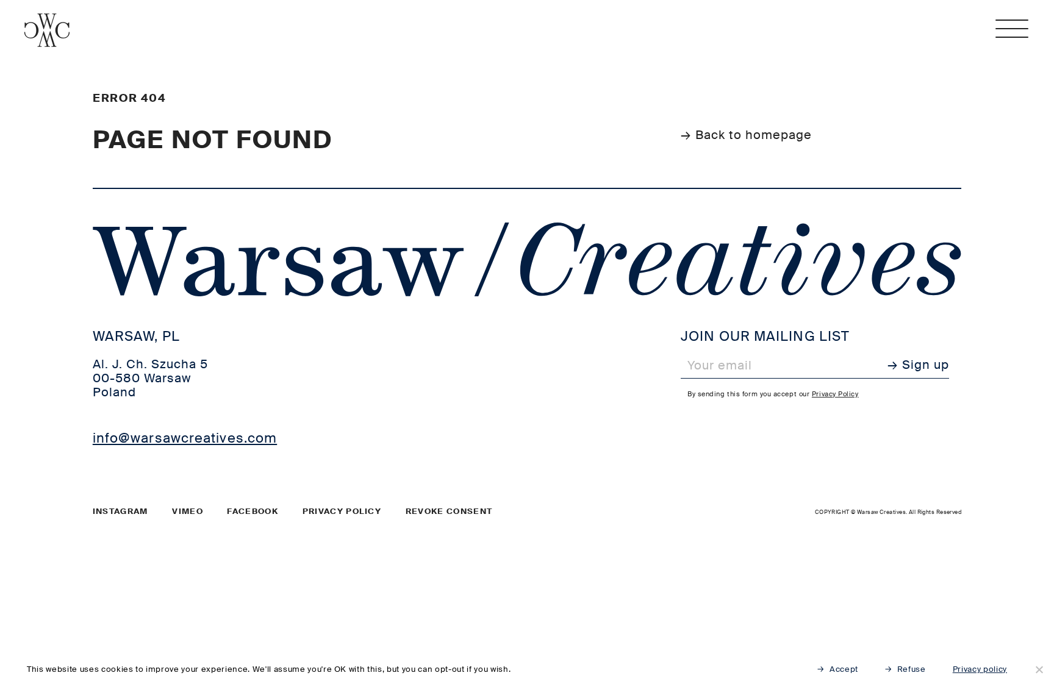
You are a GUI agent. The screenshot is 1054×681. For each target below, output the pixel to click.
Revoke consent (449, 511)
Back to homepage (753, 135)
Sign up (925, 365)
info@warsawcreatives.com (185, 438)
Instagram (120, 511)
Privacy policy (342, 511)
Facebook (252, 511)
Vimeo (187, 511)
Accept (844, 669)
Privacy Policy (835, 394)
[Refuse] (1039, 669)
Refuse (911, 669)
